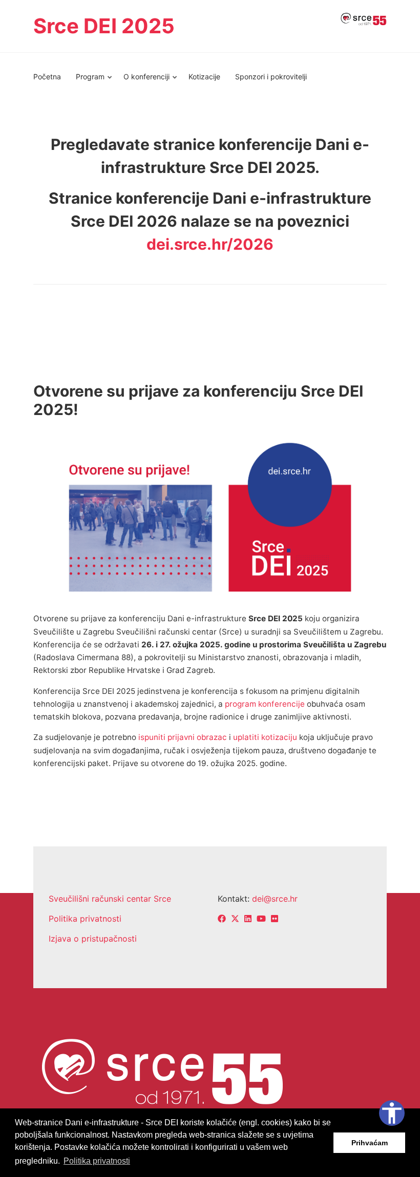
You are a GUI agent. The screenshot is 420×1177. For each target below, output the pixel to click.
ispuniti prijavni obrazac (182, 737)
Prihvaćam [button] (369, 1143)
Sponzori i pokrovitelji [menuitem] (271, 76)
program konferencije (265, 704)
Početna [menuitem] (47, 76)
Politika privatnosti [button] (97, 1161)
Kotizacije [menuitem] (204, 76)
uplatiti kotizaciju (265, 737)
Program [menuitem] (87, 81)
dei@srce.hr (275, 898)
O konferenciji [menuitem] (143, 81)
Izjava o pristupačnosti (93, 938)
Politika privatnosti (85, 918)
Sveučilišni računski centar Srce (110, 898)
